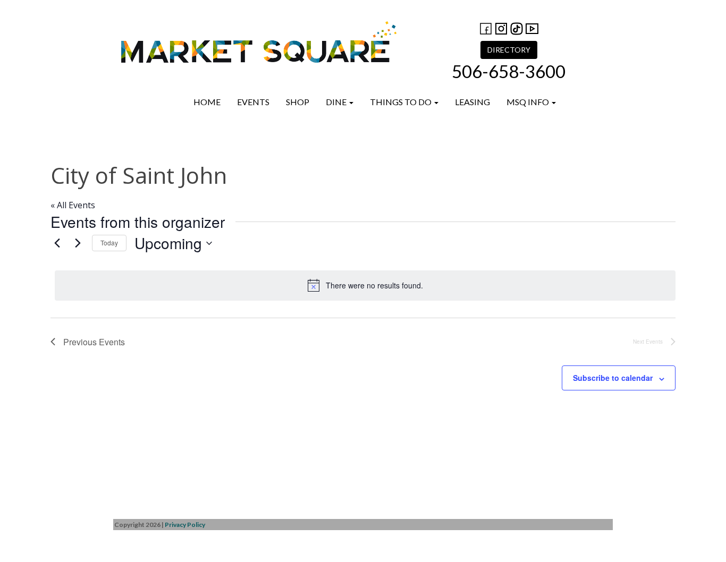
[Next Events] (77, 243)
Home (207, 102)
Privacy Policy (185, 525)
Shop (297, 102)
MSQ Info (528, 102)
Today (109, 242)
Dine (337, 102)
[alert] (365, 285)
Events (253, 102)
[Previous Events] (56, 243)
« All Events (72, 205)
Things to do (401, 102)
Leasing (472, 102)
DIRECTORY (508, 49)
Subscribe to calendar (613, 377)
